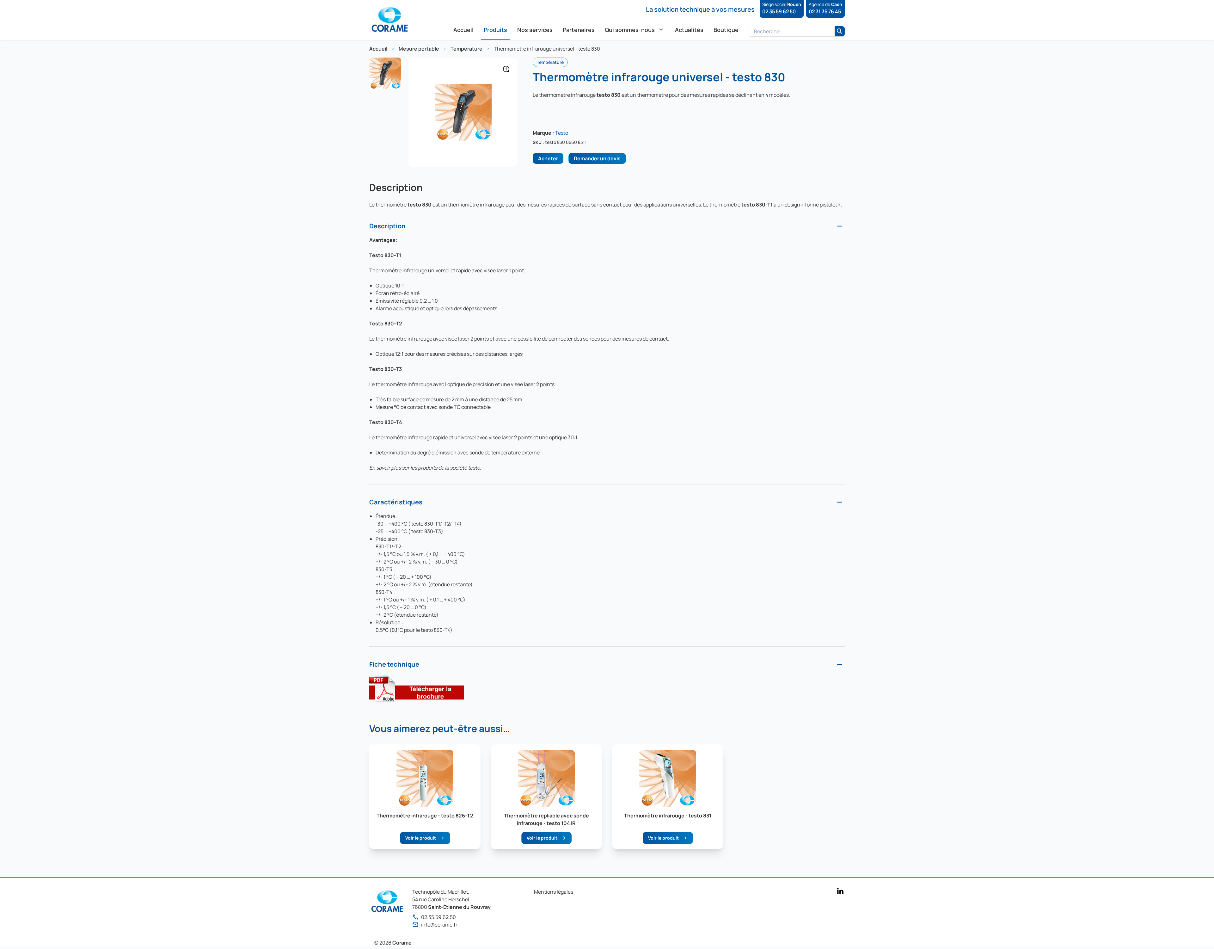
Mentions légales (553, 891)
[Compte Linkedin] (840, 891)
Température (466, 48)
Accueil (378, 48)
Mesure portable (419, 48)
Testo (561, 132)
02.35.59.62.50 (438, 917)
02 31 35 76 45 (825, 11)
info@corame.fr (439, 924)
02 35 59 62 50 (779, 11)
